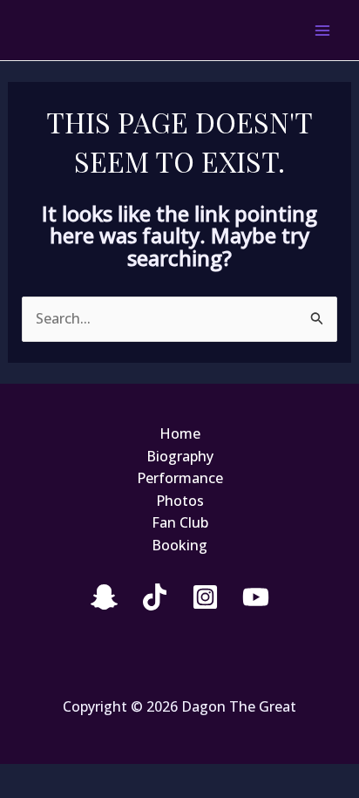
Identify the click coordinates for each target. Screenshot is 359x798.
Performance (180, 478)
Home (179, 433)
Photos (180, 500)
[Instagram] (205, 596)
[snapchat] (104, 596)
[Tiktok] (154, 596)
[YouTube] (255, 596)
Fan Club (180, 522)
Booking (179, 545)
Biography (179, 456)
